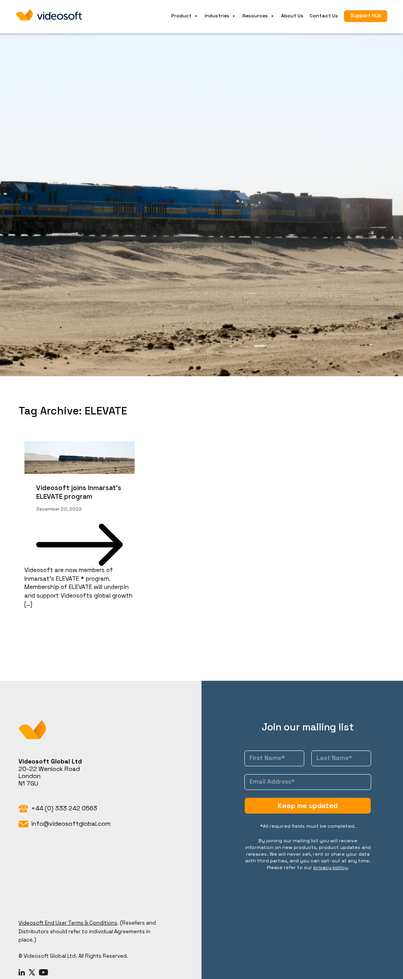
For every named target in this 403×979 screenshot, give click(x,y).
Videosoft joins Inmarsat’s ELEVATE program (78, 492)
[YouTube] (43, 972)
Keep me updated (308, 805)
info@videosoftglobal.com (71, 824)
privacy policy (330, 867)
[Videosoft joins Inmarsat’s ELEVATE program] (79, 457)
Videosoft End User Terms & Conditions (67, 923)
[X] (32, 972)
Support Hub (365, 16)
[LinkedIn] (21, 972)
